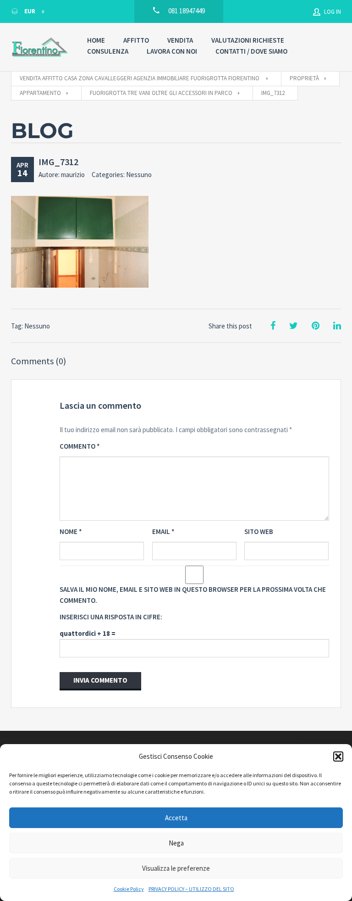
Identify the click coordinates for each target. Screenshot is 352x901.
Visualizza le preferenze (176, 868)
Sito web (258, 531)
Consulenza (107, 51)
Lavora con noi (172, 51)
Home (96, 40)
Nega (176, 843)
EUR (30, 11)
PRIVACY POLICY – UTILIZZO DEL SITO (191, 888)
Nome (71, 531)
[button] (338, 756)
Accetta (176, 817)
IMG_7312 (58, 161)
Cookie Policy (129, 888)
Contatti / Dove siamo (251, 51)
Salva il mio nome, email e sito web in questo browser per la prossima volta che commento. (193, 595)
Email (163, 531)
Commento (80, 446)
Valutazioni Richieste (247, 40)
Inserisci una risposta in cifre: (111, 616)
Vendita (180, 40)
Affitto (136, 40)
